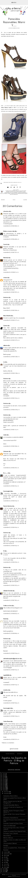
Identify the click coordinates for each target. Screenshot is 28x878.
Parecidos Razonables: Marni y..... (11, 805)
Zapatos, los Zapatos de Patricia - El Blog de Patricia (14, 761)
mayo (5, 860)
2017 (4, 778)
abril (5, 862)
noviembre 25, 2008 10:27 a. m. (11, 340)
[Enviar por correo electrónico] (7, 187)
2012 (4, 784)
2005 (4, 871)
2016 (4, 779)
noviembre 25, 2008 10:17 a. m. (11, 320)
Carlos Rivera (6, 721)
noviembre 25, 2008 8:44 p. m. (11, 633)
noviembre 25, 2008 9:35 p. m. (11, 703)
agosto (5, 855)
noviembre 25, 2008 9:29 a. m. (11, 292)
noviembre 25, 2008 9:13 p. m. (11, 684)
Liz (4, 362)
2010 (4, 787)
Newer (3, 199)
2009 (4, 788)
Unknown (5, 451)
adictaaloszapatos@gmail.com (11, 658)
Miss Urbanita (7, 315)
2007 (4, 869)
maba (4, 435)
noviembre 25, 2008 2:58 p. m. (11, 446)
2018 (4, 776)
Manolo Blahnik (7, 835)
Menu (14, 2)
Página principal (10, 753)
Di (3, 551)
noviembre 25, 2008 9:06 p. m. (11, 653)
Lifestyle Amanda (7, 590)
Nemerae (5, 257)
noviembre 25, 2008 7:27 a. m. (11, 252)
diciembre (6, 791)
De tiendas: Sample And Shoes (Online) (13, 823)
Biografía (19, 753)
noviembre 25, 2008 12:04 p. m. (11, 409)
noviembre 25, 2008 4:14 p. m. (11, 527)
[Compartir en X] (14, 187)
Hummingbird (7, 491)
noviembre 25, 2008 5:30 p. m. (11, 585)
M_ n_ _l (5, 473)
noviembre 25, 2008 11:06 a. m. (11, 398)
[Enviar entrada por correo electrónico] (14, 183)
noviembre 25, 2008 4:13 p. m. (11, 500)
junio (5, 859)
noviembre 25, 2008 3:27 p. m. (11, 467)
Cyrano (5, 325)
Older (24, 199)
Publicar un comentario (8, 742)
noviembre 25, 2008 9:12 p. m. (11, 669)
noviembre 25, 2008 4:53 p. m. (11, 562)
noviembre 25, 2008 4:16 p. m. (11, 545)
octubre (6, 852)
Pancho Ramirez (7, 506)
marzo (5, 864)
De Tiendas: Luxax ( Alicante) (10, 833)
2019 (4, 775)
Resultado (5, 850)
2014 (4, 782)
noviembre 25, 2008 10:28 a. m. (11, 356)
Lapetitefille (6, 675)
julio (5, 857)
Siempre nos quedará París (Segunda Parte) (14, 831)
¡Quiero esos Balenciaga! (9, 825)
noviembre (6, 793)
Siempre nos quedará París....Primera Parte (14, 847)
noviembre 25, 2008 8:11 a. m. (11, 272)
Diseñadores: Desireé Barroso (10, 817)
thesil (4, 618)
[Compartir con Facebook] (17, 187)
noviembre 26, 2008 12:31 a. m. (11, 739)
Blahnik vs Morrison (8, 837)
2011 (4, 786)
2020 (4, 774)
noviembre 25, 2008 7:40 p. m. (11, 600)
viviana (5, 277)
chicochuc (6, 211)
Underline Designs (16, 876)
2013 (4, 783)
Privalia (24, 579)
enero (5, 867)
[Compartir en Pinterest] (20, 187)
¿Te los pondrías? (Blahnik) (10, 843)
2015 (4, 780)
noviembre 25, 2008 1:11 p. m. (11, 429)
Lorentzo (5, 690)
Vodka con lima (7, 605)
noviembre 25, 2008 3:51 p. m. (11, 486)
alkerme (5, 345)
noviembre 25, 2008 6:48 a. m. (11, 239)
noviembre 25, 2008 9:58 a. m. (11, 310)
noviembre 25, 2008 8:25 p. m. (11, 613)
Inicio (14, 199)
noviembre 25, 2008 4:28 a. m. (11, 226)
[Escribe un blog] (11, 187)
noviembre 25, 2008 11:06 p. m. (11, 716)
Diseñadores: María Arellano (10, 796)
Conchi (5, 244)
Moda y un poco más (8, 231)
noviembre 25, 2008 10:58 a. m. (11, 373)
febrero (6, 866)
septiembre (7, 853)
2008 (4, 790)
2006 (4, 870)
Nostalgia (5, 845)
